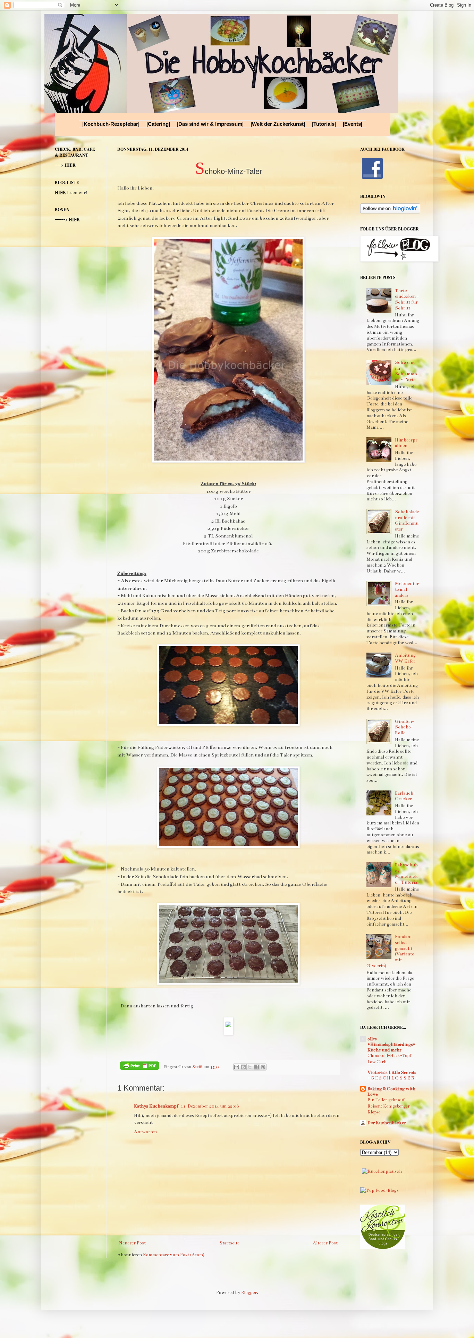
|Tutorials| (324, 124)
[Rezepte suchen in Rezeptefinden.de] (379, 1190)
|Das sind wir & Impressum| (210, 124)
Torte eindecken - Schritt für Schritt (407, 299)
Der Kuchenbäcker (386, 1123)
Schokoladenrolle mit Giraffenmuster (407, 520)
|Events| (352, 124)
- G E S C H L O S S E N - (392, 1078)
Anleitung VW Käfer (405, 658)
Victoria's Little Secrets (391, 1072)
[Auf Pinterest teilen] (263, 1067)
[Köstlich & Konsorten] (382, 1247)
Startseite (229, 1243)
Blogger (249, 1292)
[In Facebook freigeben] (256, 1067)
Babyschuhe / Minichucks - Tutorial (406, 873)
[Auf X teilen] (249, 1067)
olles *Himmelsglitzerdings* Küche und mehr (391, 1044)
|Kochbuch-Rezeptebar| (110, 124)
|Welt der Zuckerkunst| (278, 124)
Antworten (145, 1132)
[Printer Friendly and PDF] (139, 1066)
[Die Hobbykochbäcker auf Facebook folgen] (372, 179)
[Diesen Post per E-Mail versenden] (236, 1067)
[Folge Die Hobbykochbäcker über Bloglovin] (390, 212)
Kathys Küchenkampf (156, 1106)
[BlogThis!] (243, 1067)
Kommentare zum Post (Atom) (173, 1255)
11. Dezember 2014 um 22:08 (209, 1106)
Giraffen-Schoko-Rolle (404, 727)
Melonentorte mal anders (407, 589)
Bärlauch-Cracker (405, 796)
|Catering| (158, 124)
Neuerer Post (132, 1243)
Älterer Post (325, 1243)
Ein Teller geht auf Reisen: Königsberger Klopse (388, 1105)
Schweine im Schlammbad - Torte (406, 371)
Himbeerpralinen (406, 443)
